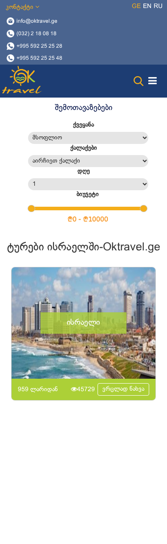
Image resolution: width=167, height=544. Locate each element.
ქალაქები (83, 148)
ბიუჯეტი (88, 194)
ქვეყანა (83, 125)
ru (158, 6)
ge (136, 6)
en (147, 6)
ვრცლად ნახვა (123, 389)
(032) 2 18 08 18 (36, 33)
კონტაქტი (20, 7)
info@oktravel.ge (36, 21)
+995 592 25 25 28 (39, 46)
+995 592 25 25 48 (39, 58)
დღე (83, 171)
